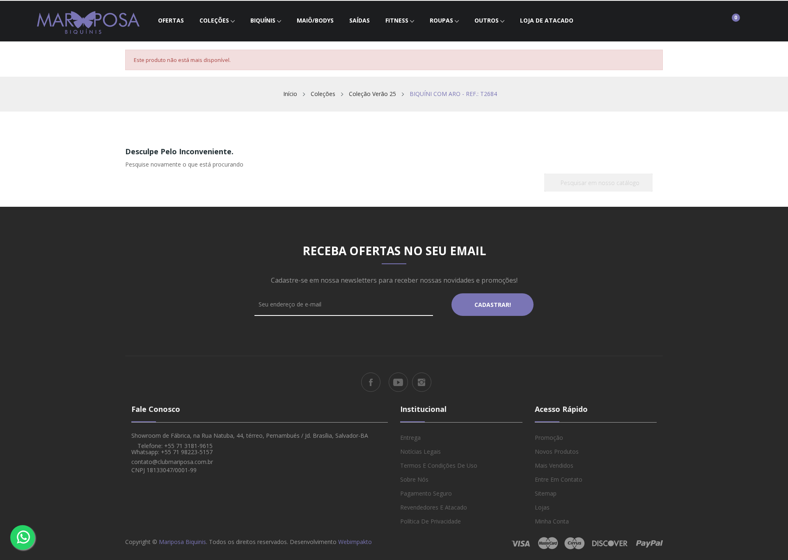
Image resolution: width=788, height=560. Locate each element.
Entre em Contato (558, 479)
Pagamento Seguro (426, 493)
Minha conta (552, 521)
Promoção (549, 437)
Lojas (542, 507)
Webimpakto (355, 542)
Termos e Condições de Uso (438, 465)
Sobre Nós (414, 479)
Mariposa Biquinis (182, 542)
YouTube (398, 382)
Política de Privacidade (430, 521)
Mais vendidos (554, 465)
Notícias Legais (420, 451)
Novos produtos (557, 451)
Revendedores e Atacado (433, 507)
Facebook (370, 382)
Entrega (410, 437)
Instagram (421, 382)
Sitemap (546, 493)
